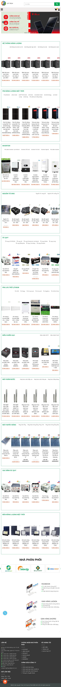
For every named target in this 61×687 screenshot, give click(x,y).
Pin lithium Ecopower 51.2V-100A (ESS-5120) (45, 319)
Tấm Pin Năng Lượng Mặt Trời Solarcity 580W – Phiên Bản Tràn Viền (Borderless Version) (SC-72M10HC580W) (26, 128)
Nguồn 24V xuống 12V (53, 193)
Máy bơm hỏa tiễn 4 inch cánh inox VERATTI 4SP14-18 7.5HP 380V (35, 409)
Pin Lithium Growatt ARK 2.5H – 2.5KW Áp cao (15, 319)
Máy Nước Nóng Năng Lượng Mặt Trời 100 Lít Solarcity (55, 454)
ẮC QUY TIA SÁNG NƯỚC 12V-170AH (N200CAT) (35, 271)
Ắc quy (5, 237)
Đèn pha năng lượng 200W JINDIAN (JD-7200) (45, 542)
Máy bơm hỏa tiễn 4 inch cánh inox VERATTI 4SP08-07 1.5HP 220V (55, 409)
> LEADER (23, 657)
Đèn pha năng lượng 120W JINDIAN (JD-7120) (55, 542)
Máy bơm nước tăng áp (40, 379)
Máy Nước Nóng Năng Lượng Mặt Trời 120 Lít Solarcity (45, 454)
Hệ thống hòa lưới (42, 47)
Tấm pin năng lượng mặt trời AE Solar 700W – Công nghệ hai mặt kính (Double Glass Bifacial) (45, 127)
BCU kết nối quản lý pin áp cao (6, 176)
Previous (3, 22)
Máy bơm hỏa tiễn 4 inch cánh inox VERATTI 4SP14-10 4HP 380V (45, 409)
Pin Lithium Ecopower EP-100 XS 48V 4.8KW (55, 319)
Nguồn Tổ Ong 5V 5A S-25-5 (5, 220)
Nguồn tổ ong (8, 193)
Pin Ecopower (30, 291)
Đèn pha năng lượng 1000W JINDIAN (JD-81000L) (6, 542)
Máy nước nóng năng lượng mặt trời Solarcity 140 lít (35, 454)
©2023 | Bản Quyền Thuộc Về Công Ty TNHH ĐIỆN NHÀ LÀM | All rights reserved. (30, 685)
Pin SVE (17, 291)
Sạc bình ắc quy (9, 470)
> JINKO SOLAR (25, 651)
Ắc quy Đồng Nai (20, 243)
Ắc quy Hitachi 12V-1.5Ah (25, 269)
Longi (20, 97)
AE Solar (30, 95)
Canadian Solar (38, 95)
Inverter (6, 146)
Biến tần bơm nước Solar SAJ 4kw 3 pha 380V (55, 75)
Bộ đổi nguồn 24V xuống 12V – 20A (55, 220)
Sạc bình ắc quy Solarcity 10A (45, 270)
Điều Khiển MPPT (44, 335)
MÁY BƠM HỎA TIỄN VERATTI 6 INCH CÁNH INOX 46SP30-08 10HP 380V (5, 409)
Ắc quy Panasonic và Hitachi (31, 241)
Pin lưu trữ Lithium (10, 287)
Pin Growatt (38, 291)
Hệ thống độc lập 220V (30, 47)
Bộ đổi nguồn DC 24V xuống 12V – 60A (25, 220)
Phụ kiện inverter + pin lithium (12, 149)
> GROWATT (24, 653)
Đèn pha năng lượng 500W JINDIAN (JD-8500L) (15, 542)
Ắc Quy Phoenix (41, 243)
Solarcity (25, 97)
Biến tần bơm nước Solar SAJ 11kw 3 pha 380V (25, 75)
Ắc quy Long (52, 241)
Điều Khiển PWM (54, 335)
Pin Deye (22, 291)
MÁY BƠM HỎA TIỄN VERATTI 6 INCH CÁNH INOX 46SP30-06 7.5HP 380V (15, 409)
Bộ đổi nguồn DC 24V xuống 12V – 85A (15, 220)
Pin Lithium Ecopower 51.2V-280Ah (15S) (25, 319)
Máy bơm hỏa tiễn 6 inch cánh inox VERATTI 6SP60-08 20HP (25, 409)
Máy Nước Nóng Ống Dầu (52, 424)
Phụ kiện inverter (54, 149)
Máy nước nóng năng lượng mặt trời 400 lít (6, 453)
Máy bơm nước (8, 379)
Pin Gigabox (46, 291)
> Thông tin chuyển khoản (28, 673)
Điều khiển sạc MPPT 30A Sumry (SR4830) (15, 363)
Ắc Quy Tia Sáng (30, 243)
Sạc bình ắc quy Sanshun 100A (35, 497)
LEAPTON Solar (23, 95)
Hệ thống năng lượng (12, 43)
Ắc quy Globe (43, 241)
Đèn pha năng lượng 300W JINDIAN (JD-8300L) (35, 542)
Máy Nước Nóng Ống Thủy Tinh (36, 424)
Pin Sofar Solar (55, 291)
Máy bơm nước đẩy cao (26, 379)
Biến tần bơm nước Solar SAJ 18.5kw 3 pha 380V (5, 75)
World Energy (47, 95)
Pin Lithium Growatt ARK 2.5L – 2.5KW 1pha (5, 319)
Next (58, 22)
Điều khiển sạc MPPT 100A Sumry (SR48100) (35, 363)
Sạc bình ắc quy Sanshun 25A (55, 497)
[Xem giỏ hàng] (56, 10)
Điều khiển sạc (8, 335)
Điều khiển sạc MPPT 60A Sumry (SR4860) (25, 363)
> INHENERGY (24, 659)
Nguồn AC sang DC (41, 193)
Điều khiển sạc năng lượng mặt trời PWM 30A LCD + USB (55, 364)
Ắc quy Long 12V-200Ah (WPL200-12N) (55, 270)
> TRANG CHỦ (45, 649)
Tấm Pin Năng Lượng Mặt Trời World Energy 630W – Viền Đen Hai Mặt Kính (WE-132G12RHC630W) (6, 127)
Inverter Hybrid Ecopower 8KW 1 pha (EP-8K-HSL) (55, 178)
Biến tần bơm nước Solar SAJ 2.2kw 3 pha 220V (45, 75)
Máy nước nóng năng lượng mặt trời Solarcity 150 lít (25, 454)
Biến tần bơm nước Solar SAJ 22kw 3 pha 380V (15, 75)
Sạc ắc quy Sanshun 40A (45, 496)
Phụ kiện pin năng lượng (36, 97)
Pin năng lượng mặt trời (13, 91)
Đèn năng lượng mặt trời (13, 514)
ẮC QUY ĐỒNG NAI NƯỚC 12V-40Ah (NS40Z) (15, 271)
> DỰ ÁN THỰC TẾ (45, 651)
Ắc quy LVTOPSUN (10, 241)
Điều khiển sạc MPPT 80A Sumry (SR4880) (6, 363)
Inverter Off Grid (25, 149)
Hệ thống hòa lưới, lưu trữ (16, 47)
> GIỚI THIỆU (44, 647)
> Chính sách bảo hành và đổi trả (30, 669)
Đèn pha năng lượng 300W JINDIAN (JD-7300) (25, 542)
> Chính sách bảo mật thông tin (29, 671)
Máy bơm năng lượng (53, 379)
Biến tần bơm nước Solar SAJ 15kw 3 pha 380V (35, 75)
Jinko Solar (14, 95)
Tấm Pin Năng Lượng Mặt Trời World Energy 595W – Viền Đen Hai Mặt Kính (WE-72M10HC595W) (16, 127)
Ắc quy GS (19, 241)
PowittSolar (7, 95)
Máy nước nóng (9, 425)
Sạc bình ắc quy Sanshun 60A (5, 270)
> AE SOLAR (24, 649)
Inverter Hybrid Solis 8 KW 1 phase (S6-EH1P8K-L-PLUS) (45, 178)
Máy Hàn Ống (22, 424)
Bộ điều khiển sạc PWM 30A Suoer (45, 362)
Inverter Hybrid (45, 149)
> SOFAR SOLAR (25, 655)
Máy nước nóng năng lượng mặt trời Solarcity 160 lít (15, 454)
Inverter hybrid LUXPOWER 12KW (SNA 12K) (26, 178)
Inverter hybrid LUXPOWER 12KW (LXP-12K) (16, 178)
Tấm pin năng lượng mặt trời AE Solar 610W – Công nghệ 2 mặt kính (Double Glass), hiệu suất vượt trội (35, 128)
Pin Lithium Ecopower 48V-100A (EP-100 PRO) (35, 319)
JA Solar (55, 95)
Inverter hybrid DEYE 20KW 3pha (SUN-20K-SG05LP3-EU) (35, 178)
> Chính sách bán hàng (27, 667)
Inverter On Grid (35, 149)
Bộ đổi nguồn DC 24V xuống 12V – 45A (35, 220)
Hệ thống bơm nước (54, 47)
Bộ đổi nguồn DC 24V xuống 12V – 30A (45, 220)
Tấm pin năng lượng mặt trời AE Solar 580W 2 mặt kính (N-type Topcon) (55, 127)
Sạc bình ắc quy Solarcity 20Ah (25, 497)
